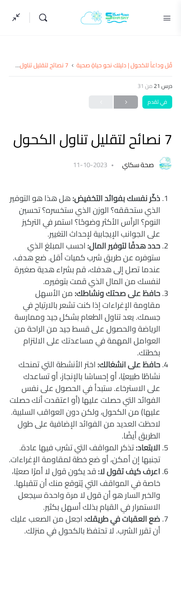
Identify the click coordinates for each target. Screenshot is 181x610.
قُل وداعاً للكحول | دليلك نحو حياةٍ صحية (124, 65)
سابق (126, 102)
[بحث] (40, 17)
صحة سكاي (137, 164)
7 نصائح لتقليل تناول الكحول (34, 65)
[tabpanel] (90, 364)
